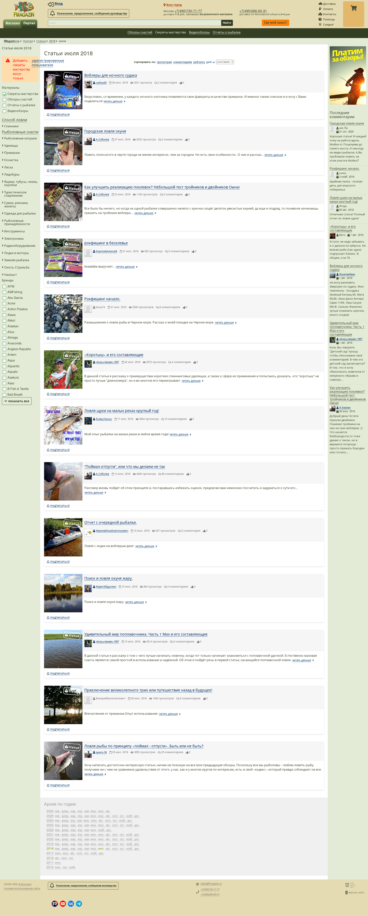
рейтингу (199, 62)
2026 (50, 811)
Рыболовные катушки (20, 138)
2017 (50, 853)
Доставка (329, 4)
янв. (57, 811)
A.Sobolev (345, 407)
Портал (29, 23)
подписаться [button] (60, 114)
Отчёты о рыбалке (227, 32)
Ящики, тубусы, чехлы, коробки (21, 183)
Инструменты (14, 231)
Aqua (11, 360)
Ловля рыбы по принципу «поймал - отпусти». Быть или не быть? (144, 745)
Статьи (41, 41)
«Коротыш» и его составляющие (113, 354)
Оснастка (11, 160)
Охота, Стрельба (16, 267)
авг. (108, 811)
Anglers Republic (19, 349)
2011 (50, 862)
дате (209, 62)
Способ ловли (14, 120)
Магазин (13, 23)
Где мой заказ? (275, 22)
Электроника (14, 238)
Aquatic (12, 371)
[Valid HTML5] (347, 885)
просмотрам (164, 62)
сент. (115, 816)
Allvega (12, 337)
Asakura (13, 377)
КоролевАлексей (106, 251)
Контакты (329, 14)
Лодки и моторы (16, 253)
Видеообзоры (199, 32)
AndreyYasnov (104, 419)
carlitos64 (101, 82)
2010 (50, 867)
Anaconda (14, 343)
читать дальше (113, 101)
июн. (93, 811)
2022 (50, 829)
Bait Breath (15, 394)
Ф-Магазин (24, 884)
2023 (50, 825)
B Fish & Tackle (18, 388)
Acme (11, 303)
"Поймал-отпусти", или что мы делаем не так (124, 466)
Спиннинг (11, 126)
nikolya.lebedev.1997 (107, 362)
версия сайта (356, 892)
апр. (80, 811)
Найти (227, 22)
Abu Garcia (15, 297)
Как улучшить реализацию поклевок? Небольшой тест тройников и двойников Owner (162, 186)
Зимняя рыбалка (16, 260)
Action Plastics (17, 309)
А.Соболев (102, 139)
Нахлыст (10, 274)
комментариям (182, 62)
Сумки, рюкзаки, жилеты (16, 204)
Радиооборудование (19, 245)
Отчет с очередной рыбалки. (110, 522)
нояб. (129, 816)
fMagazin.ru (11, 41)
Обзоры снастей (139, 32)
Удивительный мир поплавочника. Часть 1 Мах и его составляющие (146, 634)
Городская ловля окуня (105, 130)
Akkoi (11, 320)
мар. (73, 811)
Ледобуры (11, 174)
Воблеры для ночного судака (110, 75)
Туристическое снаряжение (15, 194)
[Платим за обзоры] (348, 103)
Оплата (328, 9)
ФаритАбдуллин (106, 586)
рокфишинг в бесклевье (106, 242)
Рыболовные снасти (20, 132)
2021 (50, 834)
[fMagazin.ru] (24, 9)
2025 (50, 815)
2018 (52, 41)
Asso (10, 383)
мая (86, 811)
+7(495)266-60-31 (253, 10)
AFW (10, 286)
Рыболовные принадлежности (17, 222)
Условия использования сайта (22, 888)
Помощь (329, 19)
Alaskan (13, 326)
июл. (101, 811)
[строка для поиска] (134, 23)
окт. (122, 816)
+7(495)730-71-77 (188, 10)
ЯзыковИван (347, 274)
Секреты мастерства (170, 32)
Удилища (11, 145)
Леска (8, 167)
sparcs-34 (101, 752)
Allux (10, 332)
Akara (11, 315)
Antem (11, 354)
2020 (50, 839)
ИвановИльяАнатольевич (112, 530)
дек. (137, 816)
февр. (65, 811)
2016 (50, 857)
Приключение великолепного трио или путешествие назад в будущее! (148, 689)
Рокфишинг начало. (102, 298)
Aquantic (13, 366)
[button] (55, 904)
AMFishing (14, 292)
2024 (50, 820)
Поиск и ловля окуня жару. (108, 578)
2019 (50, 843)
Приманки (12, 152)
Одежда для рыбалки (20, 213)
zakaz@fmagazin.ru (211, 883)
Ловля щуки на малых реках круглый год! (121, 410)
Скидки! (328, 24)
